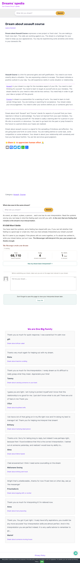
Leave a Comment (10, 28)
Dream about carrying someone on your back (22, 382)
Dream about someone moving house (19, 539)
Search (60, 13)
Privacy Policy (40, 555)
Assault (9, 86)
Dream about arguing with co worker (19, 493)
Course (9, 99)
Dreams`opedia (13, 3)
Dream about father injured (16, 454)
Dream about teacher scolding (17, 361)
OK (42, 561)
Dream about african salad (15, 343)
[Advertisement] (40, 59)
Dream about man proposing (16, 511)
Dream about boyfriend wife (16, 407)
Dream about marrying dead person (19, 429)
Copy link (40, 300)
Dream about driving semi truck (17, 472)
